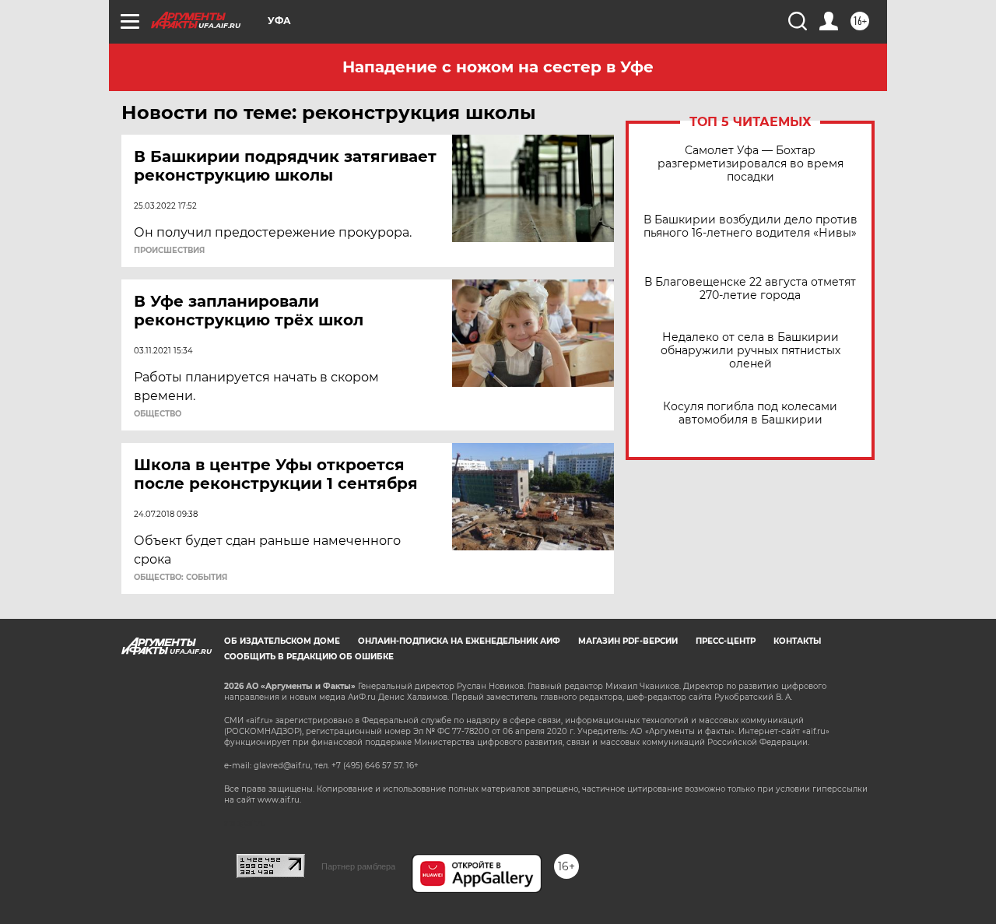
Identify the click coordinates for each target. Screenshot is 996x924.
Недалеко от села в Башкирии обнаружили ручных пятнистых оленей (750, 351)
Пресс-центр (726, 641)
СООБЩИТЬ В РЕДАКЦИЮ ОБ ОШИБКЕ (309, 657)
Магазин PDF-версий (628, 641)
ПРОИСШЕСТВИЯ (169, 251)
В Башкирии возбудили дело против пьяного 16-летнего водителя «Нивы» (750, 226)
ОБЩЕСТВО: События (180, 577)
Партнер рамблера (358, 866)
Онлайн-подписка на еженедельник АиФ (459, 641)
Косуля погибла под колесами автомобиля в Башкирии (750, 413)
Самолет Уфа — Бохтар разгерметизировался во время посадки (750, 164)
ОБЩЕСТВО (157, 414)
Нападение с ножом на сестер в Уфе (498, 67)
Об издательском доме (282, 641)
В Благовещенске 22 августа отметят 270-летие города (750, 289)
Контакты (797, 641)
